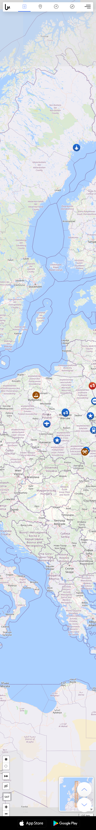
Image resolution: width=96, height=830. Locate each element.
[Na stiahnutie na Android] (65, 823)
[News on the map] (10, 7)
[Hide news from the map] (6, 786)
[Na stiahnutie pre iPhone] (32, 823)
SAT (7, 796)
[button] (57, 440)
